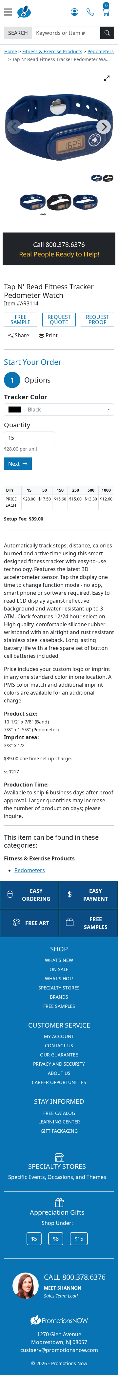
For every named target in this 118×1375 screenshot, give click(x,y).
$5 (34, 1238)
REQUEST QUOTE (59, 319)
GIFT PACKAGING (59, 1131)
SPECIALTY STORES (59, 988)
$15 (78, 1238)
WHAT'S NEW (59, 960)
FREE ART (37, 923)
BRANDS (59, 997)
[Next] (103, 127)
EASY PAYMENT (95, 894)
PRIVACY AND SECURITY (59, 1064)
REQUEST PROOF (97, 319)
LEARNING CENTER (59, 1122)
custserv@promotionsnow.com (59, 1350)
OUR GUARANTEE (59, 1055)
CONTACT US (59, 1045)
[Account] (75, 12)
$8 (56, 1238)
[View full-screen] (107, 78)
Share (21, 335)
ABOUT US (59, 1073)
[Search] (107, 33)
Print (51, 335)
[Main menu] (10, 12)
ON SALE (59, 969)
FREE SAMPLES (96, 923)
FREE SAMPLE (20, 319)
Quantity (17, 425)
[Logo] (24, 11)
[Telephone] (90, 12)
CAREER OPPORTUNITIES (59, 1082)
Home (10, 51)
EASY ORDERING (36, 894)
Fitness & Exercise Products (52, 51)
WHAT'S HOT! (59, 978)
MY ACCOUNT (59, 1036)
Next (14, 463)
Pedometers (101, 51)
